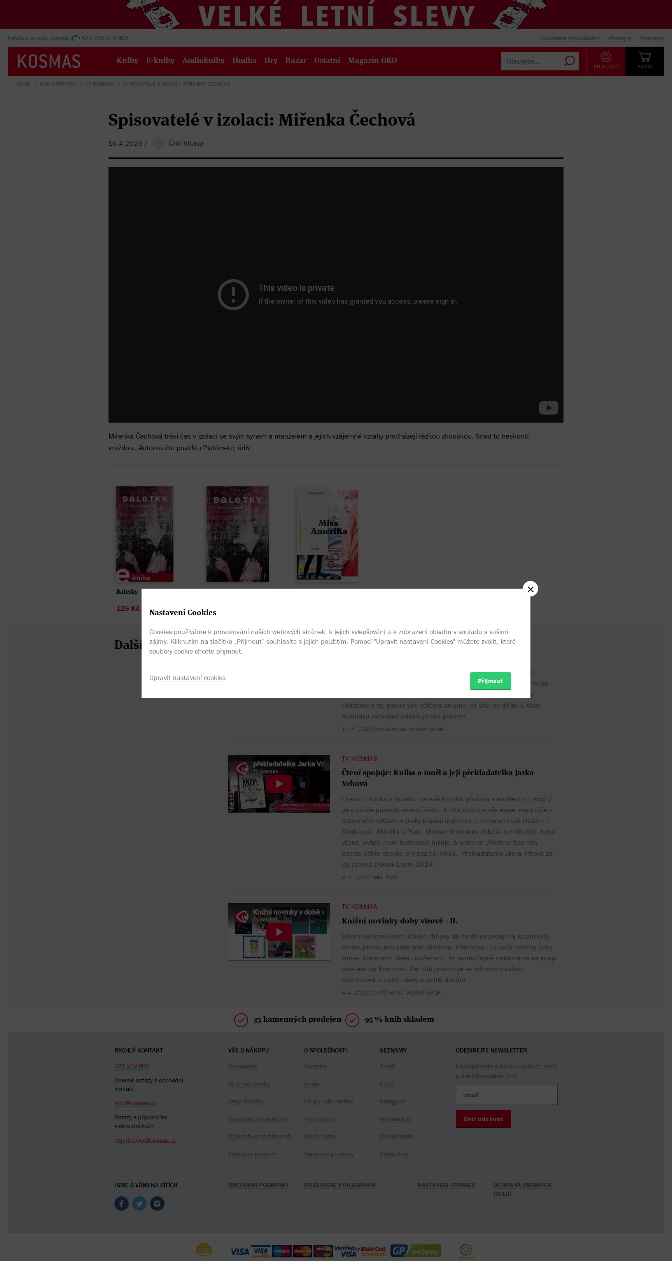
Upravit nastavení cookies (187, 677)
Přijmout (490, 681)
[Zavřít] (530, 588)
